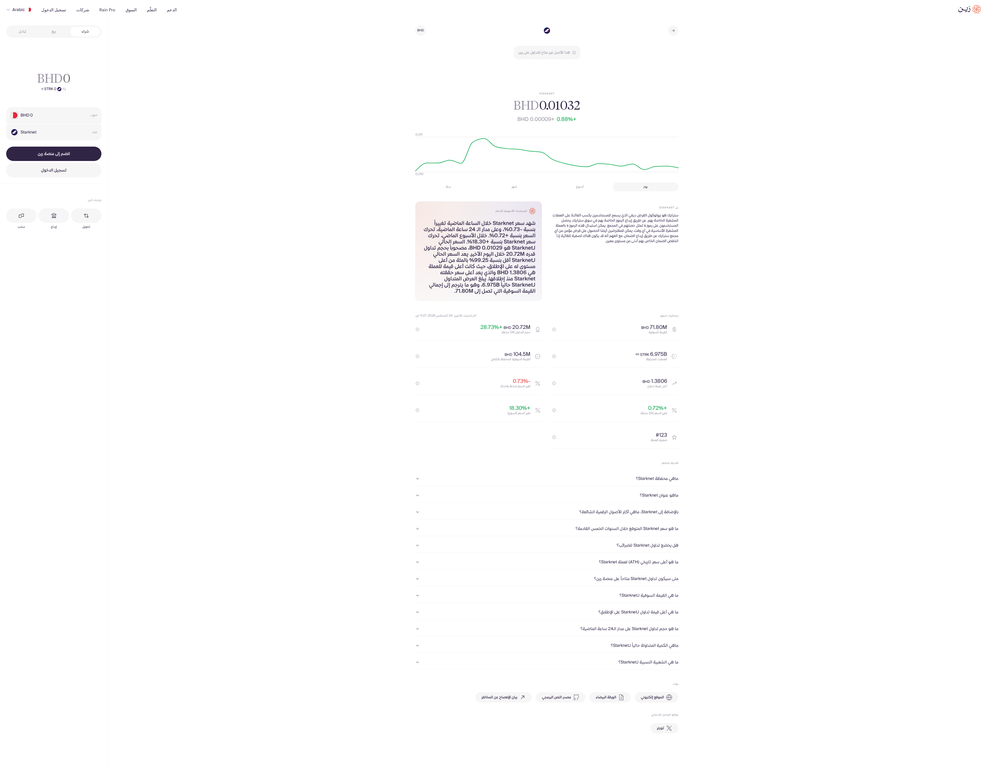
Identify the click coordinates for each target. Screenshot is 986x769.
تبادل (22, 32)
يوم (645, 186)
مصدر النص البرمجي (556, 697)
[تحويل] (86, 215)
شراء (85, 32)
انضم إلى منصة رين (54, 153)
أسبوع (580, 186)
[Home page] (969, 9)
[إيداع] (54, 215)
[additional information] (554, 329)
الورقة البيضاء (606, 697)
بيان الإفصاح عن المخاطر (499, 697)
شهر (514, 186)
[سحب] (21, 215)
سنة (448, 186)
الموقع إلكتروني (652, 697)
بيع (54, 32)
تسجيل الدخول (54, 170)
